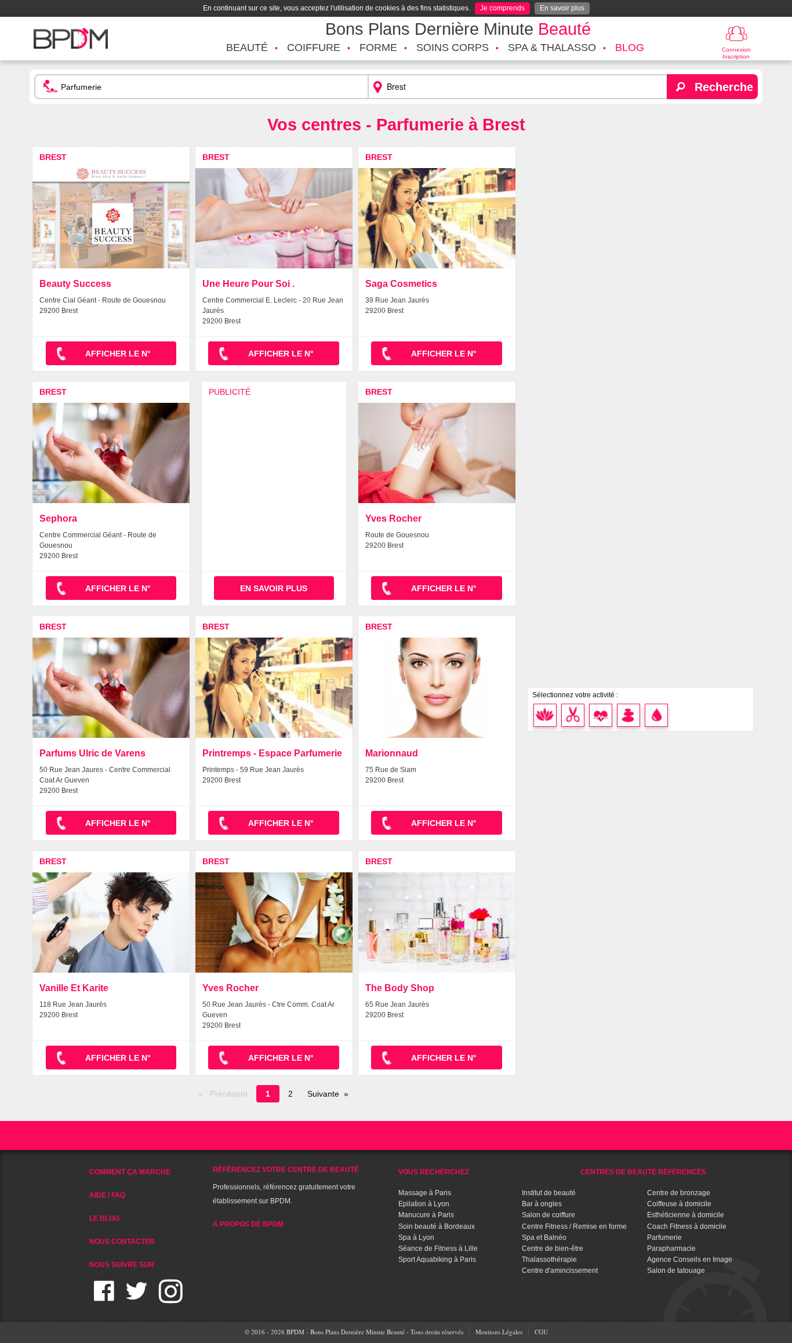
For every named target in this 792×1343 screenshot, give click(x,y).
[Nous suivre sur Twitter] (136, 1298)
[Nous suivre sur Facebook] (104, 1298)
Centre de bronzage (678, 1193)
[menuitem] (247, 48)
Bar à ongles (542, 1204)
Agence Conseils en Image (689, 1259)
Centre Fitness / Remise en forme (574, 1226)
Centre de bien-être (552, 1248)
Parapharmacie (671, 1248)
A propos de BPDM (248, 1224)
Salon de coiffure (548, 1215)
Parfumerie (664, 1237)
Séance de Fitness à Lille (438, 1248)
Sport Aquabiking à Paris (437, 1259)
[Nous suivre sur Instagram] (170, 1298)
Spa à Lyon (416, 1237)
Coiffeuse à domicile (679, 1204)
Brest (53, 157)
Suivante (323, 1093)
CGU (541, 1331)
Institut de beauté (549, 1193)
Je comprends (502, 8)
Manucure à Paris (426, 1215)
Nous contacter (122, 1242)
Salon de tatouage (676, 1270)
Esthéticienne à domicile (685, 1215)
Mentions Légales (498, 1331)
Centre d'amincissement (560, 1270)
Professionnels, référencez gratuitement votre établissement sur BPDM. (286, 1185)
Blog (629, 47)
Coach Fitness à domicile (686, 1226)
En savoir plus (562, 8)
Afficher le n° (118, 353)
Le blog (104, 1218)
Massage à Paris (424, 1193)
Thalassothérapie (549, 1259)
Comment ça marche (129, 1172)
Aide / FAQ (107, 1195)
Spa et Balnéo (544, 1237)
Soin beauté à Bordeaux (436, 1226)
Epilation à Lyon (423, 1204)
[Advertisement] (274, 461)
